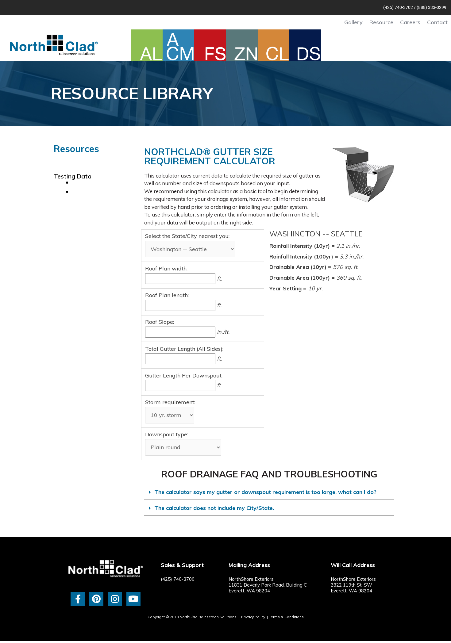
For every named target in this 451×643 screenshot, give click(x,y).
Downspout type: (166, 434)
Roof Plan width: (166, 268)
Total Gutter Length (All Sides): (184, 348)
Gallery (353, 22)
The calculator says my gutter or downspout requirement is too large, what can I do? (265, 492)
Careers (410, 22)
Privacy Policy (253, 616)
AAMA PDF (89, 182)
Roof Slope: (159, 321)
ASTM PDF (88, 191)
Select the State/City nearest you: (187, 235)
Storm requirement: (170, 402)
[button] (269, 492)
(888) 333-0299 (431, 7)
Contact (437, 22)
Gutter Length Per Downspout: (183, 375)
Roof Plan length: (167, 295)
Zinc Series (69, 173)
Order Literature (77, 216)
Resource (381, 22)
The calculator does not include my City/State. (214, 507)
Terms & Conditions (286, 616)
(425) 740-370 (397, 7)
